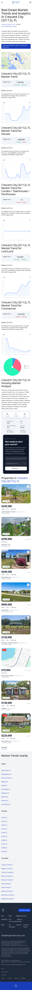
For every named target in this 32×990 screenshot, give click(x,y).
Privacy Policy (4, 972)
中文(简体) (23, 978)
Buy (2, 916)
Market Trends (19, 920)
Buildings (4, 919)
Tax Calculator (12, 926)
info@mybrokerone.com (13, 935)
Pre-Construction (13, 920)
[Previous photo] (3, 493)
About (2, 968)
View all (4, 747)
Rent (10, 916)
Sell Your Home (26, 926)
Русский (10, 978)
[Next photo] (28, 493)
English (3, 978)
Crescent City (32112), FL (8, 24)
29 (24, 414)
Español (16, 978)
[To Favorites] (28, 486)
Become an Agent (25, 910)
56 (7, 414)
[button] (16, 59)
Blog (2, 925)
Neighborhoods (21, 916)
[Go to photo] (14, 567)
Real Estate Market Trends (9, 26)
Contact (18, 925)
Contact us (3, 975)
